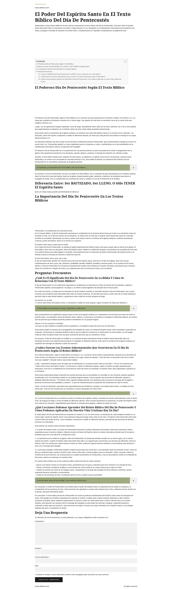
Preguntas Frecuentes (44, 71)
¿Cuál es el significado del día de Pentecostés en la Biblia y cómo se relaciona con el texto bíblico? (71, 74)
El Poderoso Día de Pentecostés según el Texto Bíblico (55, 64)
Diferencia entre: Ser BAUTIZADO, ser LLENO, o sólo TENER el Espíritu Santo (63, 66)
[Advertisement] (86, 45)
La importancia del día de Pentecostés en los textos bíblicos (57, 69)
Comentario (40, 521)
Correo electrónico (42, 557)
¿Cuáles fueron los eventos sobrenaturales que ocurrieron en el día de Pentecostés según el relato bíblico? (73, 76)
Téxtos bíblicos (40, 4)
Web (36, 566)
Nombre (38, 548)
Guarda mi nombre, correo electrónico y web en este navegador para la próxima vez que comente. (73, 574)
